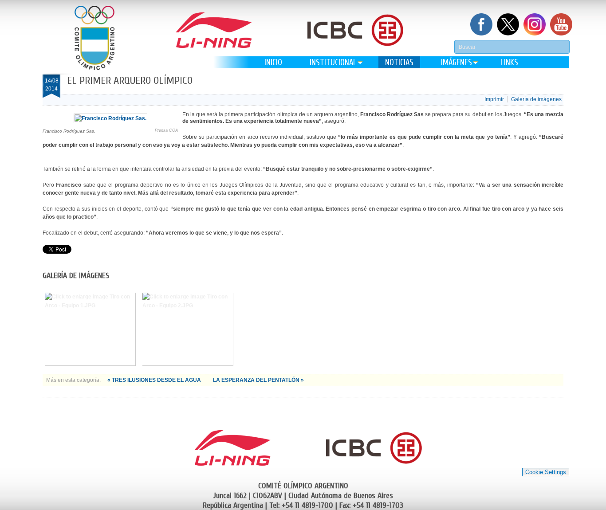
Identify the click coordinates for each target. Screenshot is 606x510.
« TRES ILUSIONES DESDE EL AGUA (154, 380)
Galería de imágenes (536, 99)
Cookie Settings (545, 472)
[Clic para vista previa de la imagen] (110, 118)
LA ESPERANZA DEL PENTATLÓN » (258, 380)
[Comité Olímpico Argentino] (94, 38)
